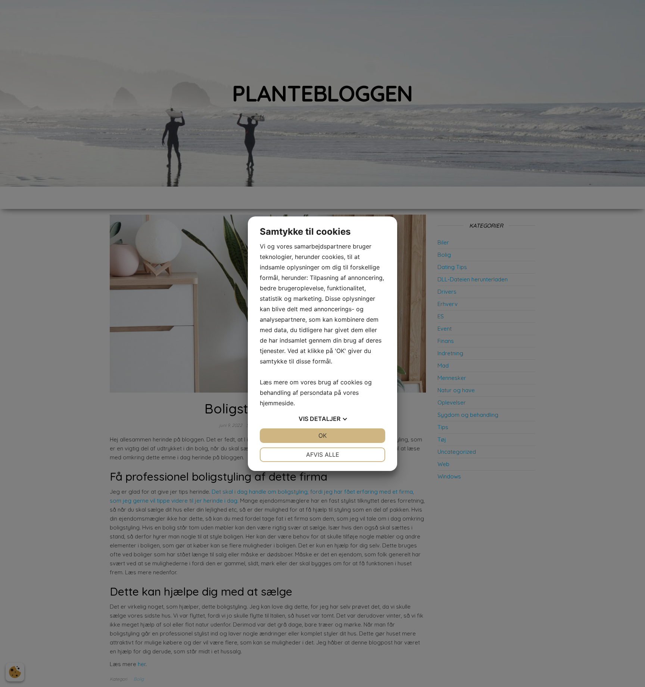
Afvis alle (322, 454)
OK (322, 435)
